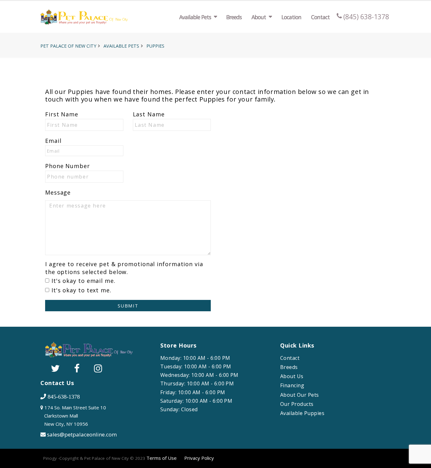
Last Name (149, 114)
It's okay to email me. (83, 280)
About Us (292, 376)
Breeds (234, 17)
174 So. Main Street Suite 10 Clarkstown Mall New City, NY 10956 (73, 415)
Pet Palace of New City (68, 46)
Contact (320, 17)
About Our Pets (299, 395)
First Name (61, 114)
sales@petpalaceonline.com (82, 434)
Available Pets (195, 17)
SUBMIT (128, 305)
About (258, 17)
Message (58, 192)
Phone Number (67, 165)
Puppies (155, 46)
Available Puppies (302, 413)
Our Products (297, 404)
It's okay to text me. (81, 290)
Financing (292, 386)
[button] (420, 461)
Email (53, 140)
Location (291, 17)
